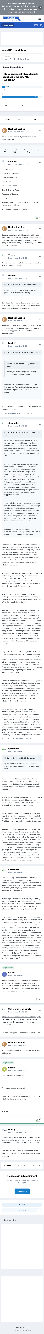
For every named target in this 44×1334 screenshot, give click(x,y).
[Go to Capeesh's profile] (4, 162)
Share (22, 1205)
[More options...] (39, 130)
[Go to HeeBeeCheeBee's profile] (4, 130)
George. (12, 275)
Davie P (7, 56)
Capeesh (12, 161)
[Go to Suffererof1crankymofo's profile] (4, 1010)
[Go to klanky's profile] (4, 1069)
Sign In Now (22, 1191)
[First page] (3, 119)
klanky (11, 1067)
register (21, 106)
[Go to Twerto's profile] (4, 256)
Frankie (12, 972)
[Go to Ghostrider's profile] (4, 424)
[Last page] (41, 119)
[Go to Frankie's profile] (4, 974)
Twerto (12, 255)
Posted (18, 132)
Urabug (11, 1129)
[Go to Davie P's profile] (4, 344)
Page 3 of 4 (22, 119)
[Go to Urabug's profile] (4, 1130)
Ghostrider (13, 423)
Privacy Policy (22, 1327)
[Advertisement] (22, 38)
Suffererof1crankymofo (19, 1009)
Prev (8, 119)
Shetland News (23, 59)
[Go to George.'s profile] (4, 276)
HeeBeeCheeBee (16, 129)
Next (36, 119)
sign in (13, 106)
